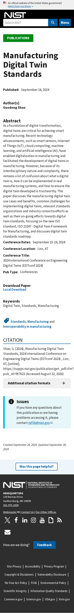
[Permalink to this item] (21, 103)
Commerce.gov (13, 599)
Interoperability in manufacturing (27, 326)
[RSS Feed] (59, 520)
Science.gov (33, 599)
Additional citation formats (29, 383)
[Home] (15, 15)
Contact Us (27, 512)
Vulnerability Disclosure (51, 574)
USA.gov (50, 599)
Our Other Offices (46, 512)
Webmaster (10, 512)
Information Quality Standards (48, 591)
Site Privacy (14, 566)
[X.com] (7, 520)
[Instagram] (33, 520)
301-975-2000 (11, 505)
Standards (18, 321)
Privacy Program (54, 566)
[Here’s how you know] (37, 5)
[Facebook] (16, 520)
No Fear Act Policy (16, 583)
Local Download (14, 289)
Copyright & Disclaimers (19, 574)
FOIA (34, 583)
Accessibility (32, 566)
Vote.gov (64, 599)
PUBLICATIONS (18, 38)
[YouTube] (42, 520)
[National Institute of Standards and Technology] (31, 485)
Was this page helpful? (37, 466)
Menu (65, 22)
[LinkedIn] (25, 520)
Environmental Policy (53, 583)
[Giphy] (51, 520)
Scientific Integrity (15, 591)
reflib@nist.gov (39, 423)
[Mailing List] (7, 532)
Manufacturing (38, 321)
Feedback (44, 545)
